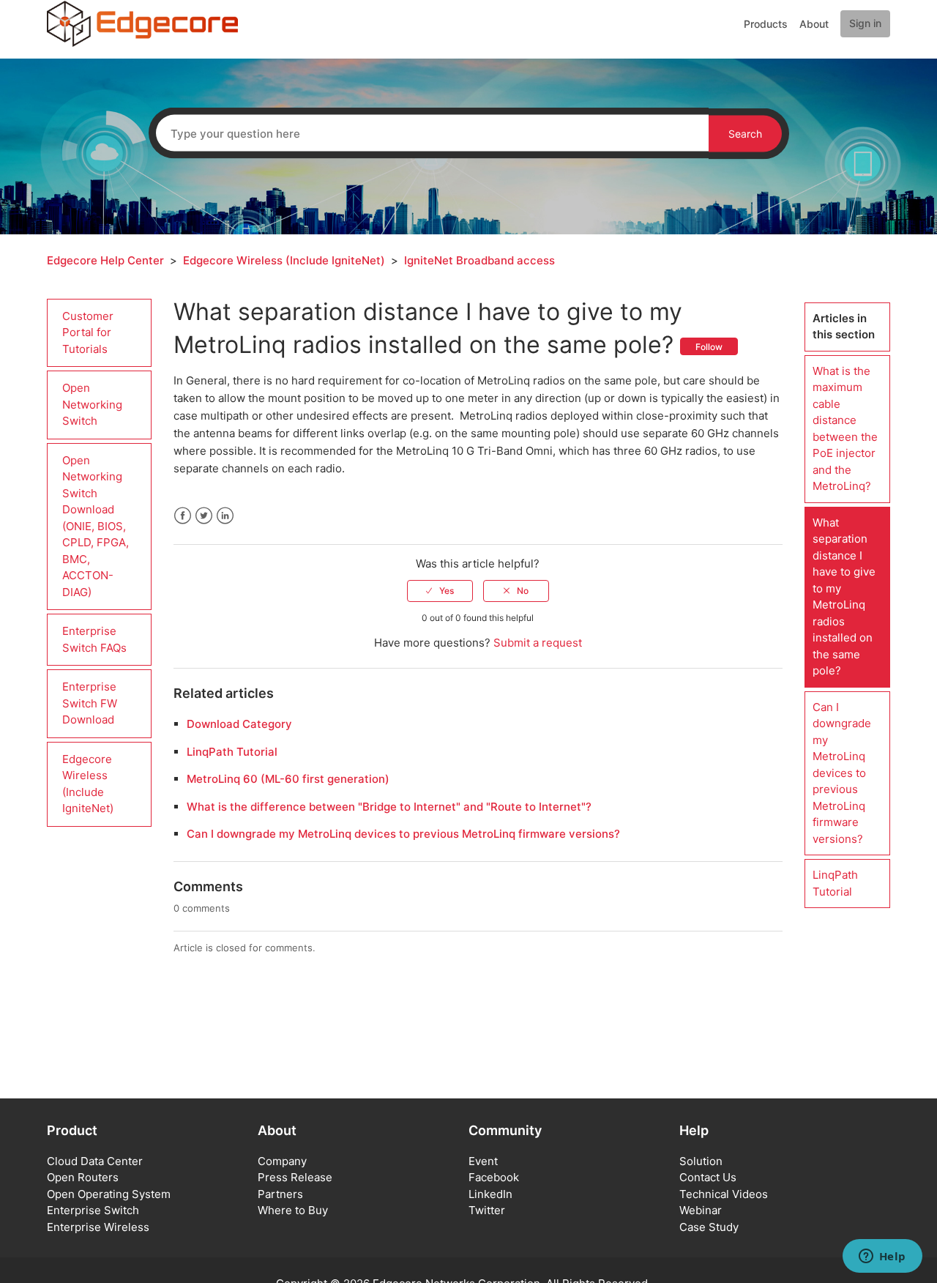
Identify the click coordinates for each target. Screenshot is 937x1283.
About (814, 24)
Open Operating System (109, 1194)
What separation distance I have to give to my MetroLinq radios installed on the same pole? (844, 597)
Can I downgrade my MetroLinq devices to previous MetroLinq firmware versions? (403, 834)
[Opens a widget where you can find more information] (882, 1257)
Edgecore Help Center (105, 260)
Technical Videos (723, 1194)
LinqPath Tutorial (232, 752)
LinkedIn (225, 516)
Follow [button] (709, 346)
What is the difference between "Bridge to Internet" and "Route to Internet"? (389, 807)
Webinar (700, 1210)
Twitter (204, 516)
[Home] (142, 23)
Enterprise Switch (93, 1210)
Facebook (182, 516)
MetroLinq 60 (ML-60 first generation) (288, 779)
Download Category (239, 724)
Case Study (709, 1227)
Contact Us (707, 1177)
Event (483, 1161)
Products (766, 24)
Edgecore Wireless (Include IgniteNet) (284, 260)
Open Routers (83, 1177)
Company (282, 1161)
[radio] (440, 591)
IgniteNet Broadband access (479, 260)
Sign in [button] (865, 23)
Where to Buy (293, 1210)
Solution (701, 1161)
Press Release (295, 1177)
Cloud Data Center (95, 1161)
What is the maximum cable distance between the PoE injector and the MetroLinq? (845, 429)
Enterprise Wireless (98, 1227)
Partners (280, 1194)
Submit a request (537, 643)
